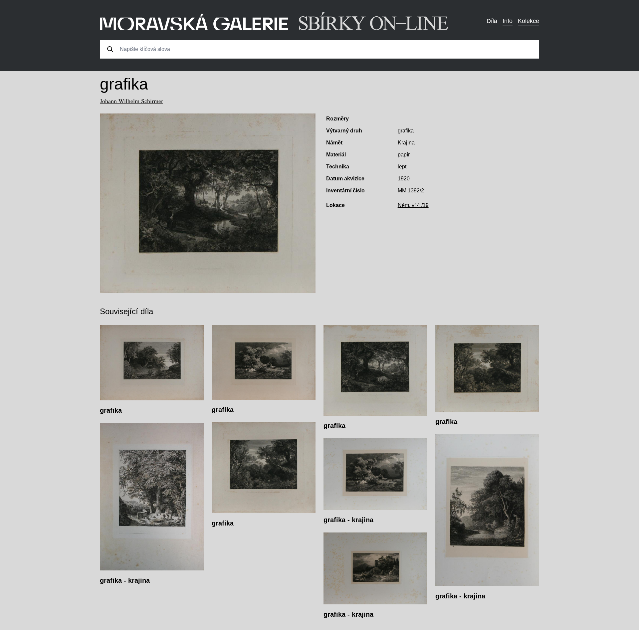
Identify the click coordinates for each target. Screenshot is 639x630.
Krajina (406, 142)
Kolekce (528, 21)
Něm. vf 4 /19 (413, 205)
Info (508, 21)
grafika (406, 130)
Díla (492, 21)
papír (404, 154)
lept (402, 166)
